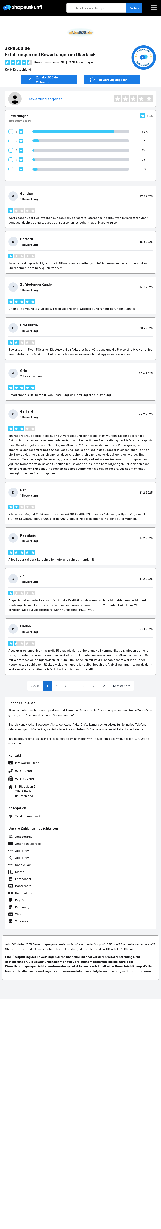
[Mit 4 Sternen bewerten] (141, 98)
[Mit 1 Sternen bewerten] (117, 98)
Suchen (134, 8)
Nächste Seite (121, 685)
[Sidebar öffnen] (153, 7)
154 (104, 685)
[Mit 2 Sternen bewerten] (125, 98)
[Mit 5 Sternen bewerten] (149, 98)
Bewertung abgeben (45, 98)
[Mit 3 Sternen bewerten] (133, 98)
